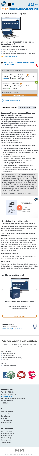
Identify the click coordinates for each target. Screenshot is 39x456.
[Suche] (13, 5)
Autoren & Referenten (8, 414)
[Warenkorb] (36, 4)
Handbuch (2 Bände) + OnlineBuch (14, 75)
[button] (29, 4)
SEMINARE (14, 9)
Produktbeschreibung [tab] (9, 107)
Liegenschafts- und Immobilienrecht (19, 301)
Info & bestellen (19, 316)
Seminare (9, 420)
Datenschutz (9, 431)
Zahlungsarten (6, 351)
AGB (2, 431)
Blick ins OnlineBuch (10, 56)
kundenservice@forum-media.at (12, 329)
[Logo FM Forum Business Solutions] (3, 3)
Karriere (10, 412)
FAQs (3, 438)
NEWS (23, 9)
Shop (3, 420)
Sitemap (8, 438)
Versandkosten (6, 442)
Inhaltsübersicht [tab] (25, 107)
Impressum (4, 418)
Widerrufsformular (7, 435)
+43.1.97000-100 (9, 392)
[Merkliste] (32, 4)
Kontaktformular (6, 396)
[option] (19, 297)
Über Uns (4, 412)
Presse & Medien (6, 422)
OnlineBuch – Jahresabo (10, 84)
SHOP (5, 9)
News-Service (5, 416)
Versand (5, 79)
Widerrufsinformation (8, 433)
